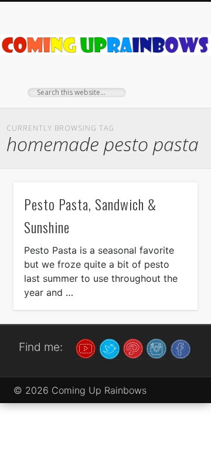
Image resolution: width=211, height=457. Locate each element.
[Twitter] (110, 348)
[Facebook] (180, 348)
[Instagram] (156, 348)
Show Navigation (170, 105)
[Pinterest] (133, 348)
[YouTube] (86, 348)
